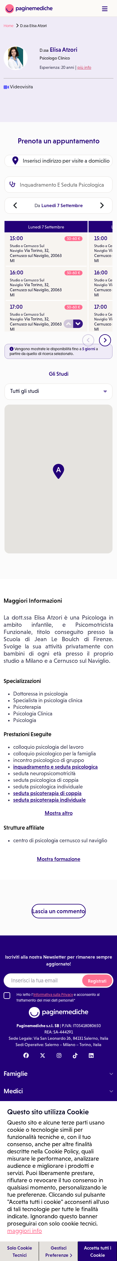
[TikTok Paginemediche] (75, 1056)
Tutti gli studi (24, 391)
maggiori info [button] (24, 1230)
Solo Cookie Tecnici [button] (19, 1251)
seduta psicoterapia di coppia (47, 793)
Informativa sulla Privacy (53, 994)
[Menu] (104, 9)
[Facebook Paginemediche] (26, 1056)
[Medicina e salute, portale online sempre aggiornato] (28, 8)
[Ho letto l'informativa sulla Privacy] (7, 995)
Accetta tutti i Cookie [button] (97, 1251)
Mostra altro (59, 813)
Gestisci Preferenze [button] (57, 1251)
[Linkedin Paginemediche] (91, 1056)
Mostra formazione (58, 859)
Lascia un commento (58, 911)
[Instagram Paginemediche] (59, 1056)
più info (84, 67)
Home (9, 26)
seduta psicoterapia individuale (49, 800)
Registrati (97, 981)
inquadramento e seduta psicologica (55, 767)
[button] (58, 471)
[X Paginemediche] (42, 1056)
